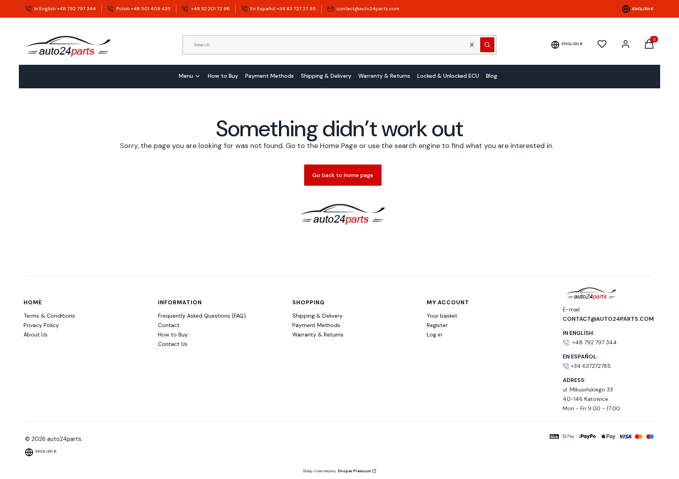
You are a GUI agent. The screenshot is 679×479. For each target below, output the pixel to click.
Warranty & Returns (317, 334)
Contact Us (172, 343)
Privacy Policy (41, 325)
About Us (36, 334)
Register (437, 325)
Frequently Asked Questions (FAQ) (202, 315)
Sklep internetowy (337, 471)
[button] (487, 44)
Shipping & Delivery (317, 315)
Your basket (442, 315)
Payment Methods (316, 325)
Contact (169, 325)
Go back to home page (342, 175)
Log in (434, 334)
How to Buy (173, 334)
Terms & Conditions (49, 315)
